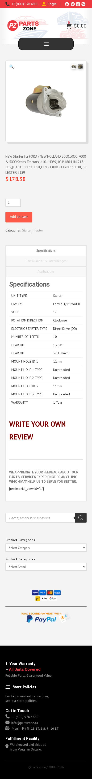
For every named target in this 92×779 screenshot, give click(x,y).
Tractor (38, 230)
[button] (69, 26)
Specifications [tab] (46, 250)
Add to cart (19, 216)
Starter (27, 230)
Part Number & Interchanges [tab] (46, 261)
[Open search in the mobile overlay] (45, 518)
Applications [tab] (46, 271)
